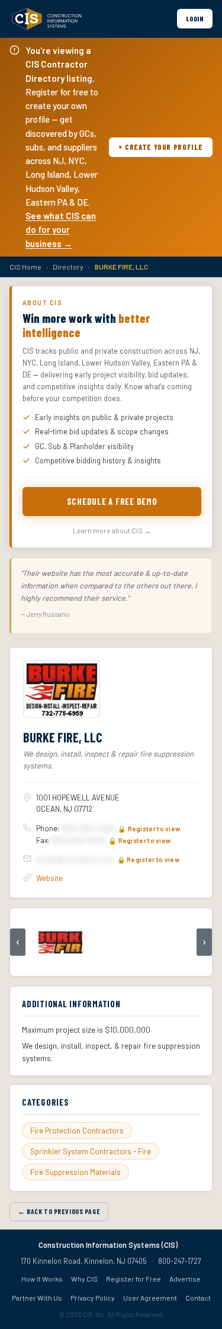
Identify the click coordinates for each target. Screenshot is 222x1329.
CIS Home (25, 266)
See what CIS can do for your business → (60, 229)
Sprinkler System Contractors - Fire (90, 1151)
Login (195, 18)
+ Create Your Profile (160, 147)
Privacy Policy (92, 1297)
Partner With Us (37, 1297)
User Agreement (150, 1297)
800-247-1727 (179, 1261)
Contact (198, 1297)
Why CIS (84, 1278)
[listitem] (60, 942)
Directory (68, 266)
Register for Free (133, 1278)
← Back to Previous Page (59, 1211)
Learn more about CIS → (112, 530)
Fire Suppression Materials (75, 1172)
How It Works (42, 1278)
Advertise (185, 1278)
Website (49, 878)
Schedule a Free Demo (112, 501)
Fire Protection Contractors (77, 1130)
